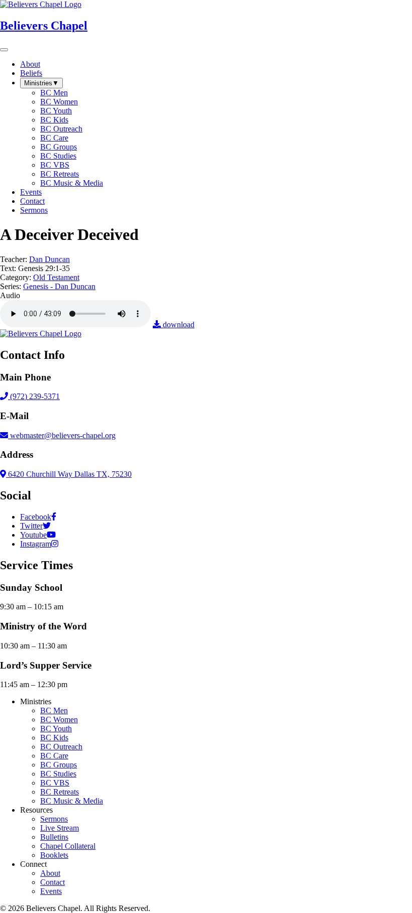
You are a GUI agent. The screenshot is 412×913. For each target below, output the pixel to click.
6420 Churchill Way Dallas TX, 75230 (69, 474)
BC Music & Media (71, 801)
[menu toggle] (4, 49)
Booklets (54, 855)
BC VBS (54, 782)
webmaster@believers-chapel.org (63, 435)
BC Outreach (61, 746)
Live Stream (59, 828)
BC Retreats (59, 792)
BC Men (54, 710)
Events (51, 891)
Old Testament (56, 277)
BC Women (59, 719)
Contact (52, 882)
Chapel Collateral (67, 846)
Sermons (54, 819)
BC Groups (58, 764)
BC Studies (58, 773)
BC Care (54, 755)
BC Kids (54, 737)
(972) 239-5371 (34, 396)
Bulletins (54, 837)
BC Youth (56, 728)
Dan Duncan (49, 259)
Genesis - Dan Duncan (59, 286)
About (50, 873)
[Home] (40, 333)
